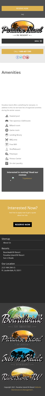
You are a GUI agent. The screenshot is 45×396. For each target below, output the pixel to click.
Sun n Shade (8, 258)
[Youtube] (27, 57)
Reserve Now (22, 224)
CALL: (22, 51)
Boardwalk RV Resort (11, 252)
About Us (7, 242)
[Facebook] (17, 57)
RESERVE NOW (22, 8)
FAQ (22, 14)
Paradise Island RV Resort (13, 255)
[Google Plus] (24, 57)
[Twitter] (20, 57)
